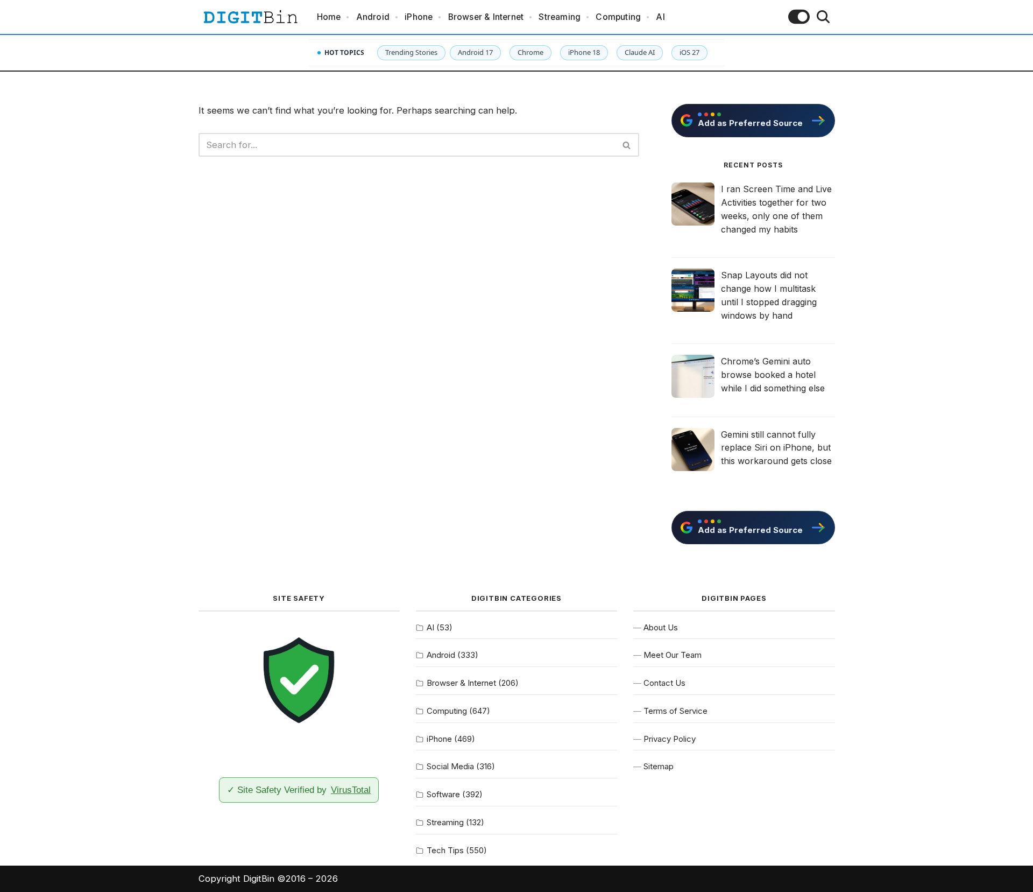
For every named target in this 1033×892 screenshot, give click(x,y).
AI (660, 17)
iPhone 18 (584, 52)
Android (373, 17)
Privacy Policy (669, 739)
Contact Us (664, 683)
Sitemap (658, 766)
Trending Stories (411, 52)
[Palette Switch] (799, 16)
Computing (618, 17)
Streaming (560, 17)
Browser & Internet (486, 17)
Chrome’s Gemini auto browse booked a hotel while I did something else (773, 375)
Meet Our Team (672, 655)
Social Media (450, 766)
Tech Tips (445, 850)
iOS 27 (689, 52)
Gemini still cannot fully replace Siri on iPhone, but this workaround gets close (776, 448)
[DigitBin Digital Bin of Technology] (250, 17)
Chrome (530, 52)
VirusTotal (351, 790)
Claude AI (640, 52)
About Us (660, 627)
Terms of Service (675, 711)
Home (329, 17)
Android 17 (475, 52)
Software (443, 794)
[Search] (823, 16)
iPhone (419, 17)
